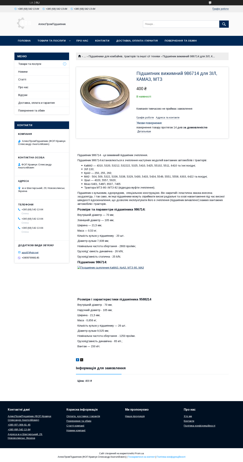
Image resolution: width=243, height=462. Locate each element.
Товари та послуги (51, 40)
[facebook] (77, 360)
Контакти (102, 40)
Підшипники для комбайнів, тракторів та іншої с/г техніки (124, 56)
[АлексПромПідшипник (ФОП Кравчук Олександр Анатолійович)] (24, 30)
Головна (24, 40)
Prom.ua (139, 453)
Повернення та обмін (181, 40)
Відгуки (22, 95)
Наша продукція (135, 416)
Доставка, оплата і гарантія (137, 40)
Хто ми (188, 416)
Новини (23, 71)
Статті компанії (75, 425)
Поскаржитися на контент (141, 457)
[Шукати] (224, 24)
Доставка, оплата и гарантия (36, 102)
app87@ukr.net (30, 252)
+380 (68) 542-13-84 (19, 429)
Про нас (82, 40)
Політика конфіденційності (199, 425)
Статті (22, 79)
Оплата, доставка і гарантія (83, 416)
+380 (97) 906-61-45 (19, 424)
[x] (81, 360)
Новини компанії (76, 430)
